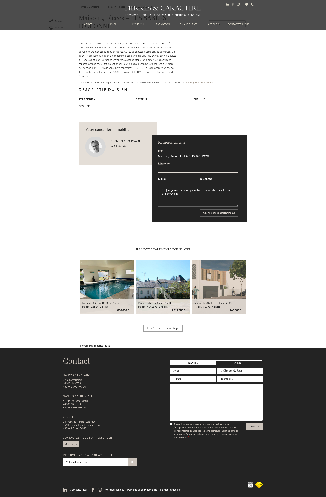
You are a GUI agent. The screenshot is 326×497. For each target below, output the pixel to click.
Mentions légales (114, 489)
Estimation (163, 24)
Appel (262, 4)
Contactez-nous (238, 24)
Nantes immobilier (170, 489)
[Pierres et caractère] (163, 11)
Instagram (252, 4)
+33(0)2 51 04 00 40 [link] (74, 428)
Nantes (193, 362)
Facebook (238, 4)
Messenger (259, 4)
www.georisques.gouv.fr (200, 82)
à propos (213, 24)
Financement (188, 24)
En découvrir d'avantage (163, 328)
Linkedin (232, 4)
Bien (160, 150)
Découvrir (107, 287)
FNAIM (259, 485)
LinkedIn (227, 4)
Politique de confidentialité (142, 489)
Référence (164, 163)
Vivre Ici (250, 485)
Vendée (239, 362)
